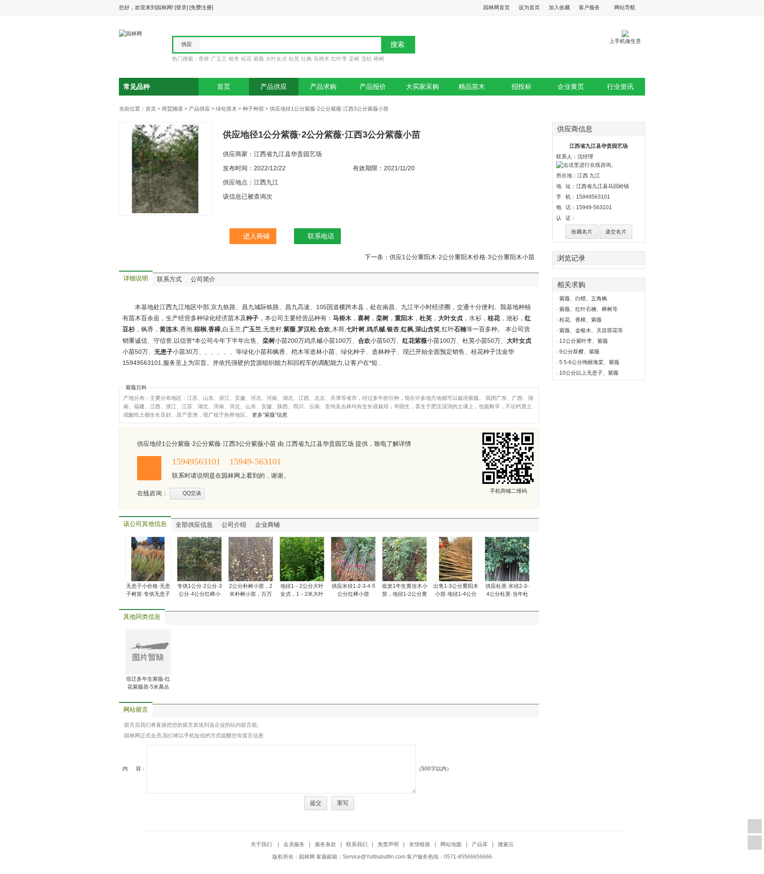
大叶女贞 (276, 59)
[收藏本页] (755, 826)
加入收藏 (559, 7)
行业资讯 (620, 86)
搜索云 (506, 844)
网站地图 (451, 844)
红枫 (306, 59)
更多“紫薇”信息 (269, 415)
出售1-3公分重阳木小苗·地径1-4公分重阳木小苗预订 (455, 594)
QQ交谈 (192, 493)
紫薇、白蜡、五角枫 (583, 298)
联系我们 (356, 844)
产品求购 (323, 86)
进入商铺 (256, 236)
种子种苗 (253, 109)
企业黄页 (571, 86)
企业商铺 (267, 524)
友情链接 (419, 844)
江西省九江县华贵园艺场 (598, 146)
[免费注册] (201, 7)
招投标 (521, 86)
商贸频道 (172, 109)
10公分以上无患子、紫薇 (589, 373)
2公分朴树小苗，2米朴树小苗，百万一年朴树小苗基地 (250, 594)
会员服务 (294, 844)
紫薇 (258, 59)
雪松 (366, 59)
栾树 (354, 59)
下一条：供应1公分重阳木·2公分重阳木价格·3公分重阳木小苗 (450, 257)
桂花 (246, 59)
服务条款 (325, 844)
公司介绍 (234, 524)
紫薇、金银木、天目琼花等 (591, 330)
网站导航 (624, 7)
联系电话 (321, 236)
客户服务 (589, 7)
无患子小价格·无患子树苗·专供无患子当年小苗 (148, 594)
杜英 (294, 59)
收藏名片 (581, 232)
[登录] (181, 7)
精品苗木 (471, 86)
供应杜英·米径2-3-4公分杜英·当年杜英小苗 (507, 594)
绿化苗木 (226, 109)
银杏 (234, 59)
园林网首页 (496, 7)
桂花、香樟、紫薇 (580, 320)
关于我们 (262, 844)
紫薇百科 (136, 387)
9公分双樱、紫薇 (579, 352)
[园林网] (130, 33)
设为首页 (529, 7)
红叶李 (339, 59)
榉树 (379, 59)
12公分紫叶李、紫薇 (583, 341)
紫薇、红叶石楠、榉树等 (588, 309)
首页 (223, 86)
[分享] (755, 843)
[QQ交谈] (586, 164)
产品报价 (372, 86)
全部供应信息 (194, 524)
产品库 (480, 844)
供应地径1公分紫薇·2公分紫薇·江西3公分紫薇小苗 (329, 109)
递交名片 (615, 232)
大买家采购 (422, 86)
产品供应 (273, 86)
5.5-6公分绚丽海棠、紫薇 (589, 362)
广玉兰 (219, 59)
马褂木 (321, 59)
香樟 (204, 59)
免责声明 (388, 844)
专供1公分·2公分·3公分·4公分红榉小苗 (199, 594)
